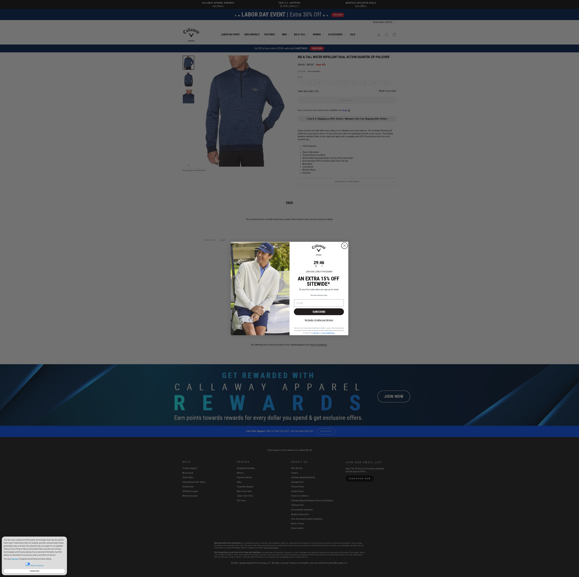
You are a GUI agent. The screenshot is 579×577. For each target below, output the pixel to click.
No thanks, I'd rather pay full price (319, 320)
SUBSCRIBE (319, 311)
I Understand (34, 571)
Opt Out (14, 559)
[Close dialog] (344, 245)
